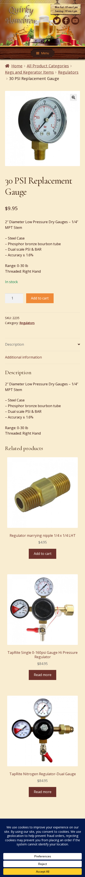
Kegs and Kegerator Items (29, 72)
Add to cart (40, 298)
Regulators (68, 72)
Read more (42, 674)
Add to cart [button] (42, 553)
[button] (73, 97)
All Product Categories (48, 65)
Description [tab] (14, 344)
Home (16, 65)
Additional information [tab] (23, 357)
